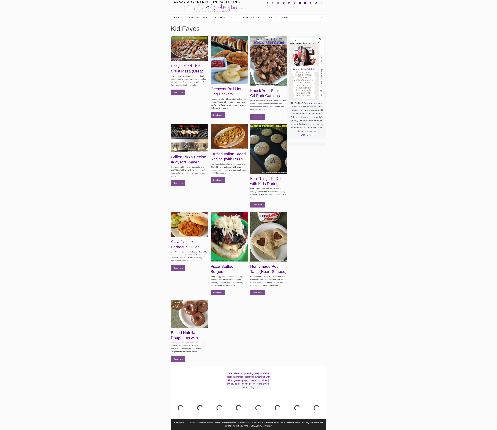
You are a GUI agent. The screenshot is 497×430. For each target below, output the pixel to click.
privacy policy (233, 384)
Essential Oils (251, 18)
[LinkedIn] (289, 3)
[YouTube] (294, 3)
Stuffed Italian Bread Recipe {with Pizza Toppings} (228, 159)
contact (252, 380)
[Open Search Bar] (322, 17)
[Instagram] (278, 3)
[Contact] (300, 3)
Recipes (217, 18)
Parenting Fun (196, 18)
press (229, 377)
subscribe (264, 373)
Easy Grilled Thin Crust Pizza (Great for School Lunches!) (189, 71)
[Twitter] (273, 3)
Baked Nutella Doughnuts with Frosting (184, 338)
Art (232, 18)
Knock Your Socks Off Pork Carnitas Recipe (266, 96)
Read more (178, 92)
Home (176, 18)
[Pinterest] (283, 3)
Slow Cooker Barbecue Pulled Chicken (185, 247)
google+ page (240, 380)
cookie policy (248, 384)
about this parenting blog (246, 373)
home (229, 373)
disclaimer (263, 380)
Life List (272, 18)
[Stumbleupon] (316, 3)
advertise (238, 377)
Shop (285, 18)
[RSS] (321, 3)
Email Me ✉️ (307, 135)
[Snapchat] (311, 3)
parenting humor (253, 377)
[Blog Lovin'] (305, 3)
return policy (248, 387)
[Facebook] (267, 3)
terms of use (263, 384)
